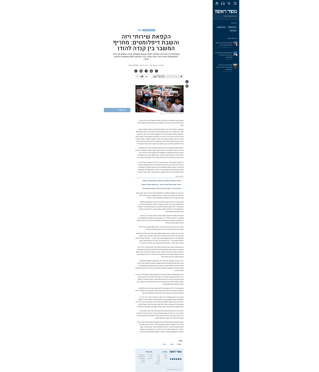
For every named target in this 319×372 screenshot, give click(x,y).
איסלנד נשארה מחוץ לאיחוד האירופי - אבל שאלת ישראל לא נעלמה (161, 185)
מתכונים (158, 362)
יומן (166, 358)
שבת (158, 358)
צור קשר (150, 355)
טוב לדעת (157, 364)
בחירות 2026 (232, 27)
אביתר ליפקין (229, 72)
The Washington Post (226, 47)
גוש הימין (233, 31)
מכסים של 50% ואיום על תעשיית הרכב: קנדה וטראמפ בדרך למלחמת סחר (223, 55)
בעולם (140, 30)
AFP (231, 59)
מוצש (158, 357)
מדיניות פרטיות (141, 357)
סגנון (158, 360)
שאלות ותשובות (143, 361)
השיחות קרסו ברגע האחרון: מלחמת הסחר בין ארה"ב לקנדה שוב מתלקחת (224, 67)
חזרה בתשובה (221, 27)
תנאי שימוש (142, 358)
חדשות (165, 355)
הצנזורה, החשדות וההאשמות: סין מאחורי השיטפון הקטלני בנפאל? (161, 181)
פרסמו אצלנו (142, 355)
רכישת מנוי (149, 358)
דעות (166, 357)
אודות (151, 357)
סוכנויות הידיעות (160, 65)
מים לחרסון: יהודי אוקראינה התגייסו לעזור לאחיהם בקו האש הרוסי (161, 188)
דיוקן (158, 355)
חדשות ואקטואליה (149, 30)
